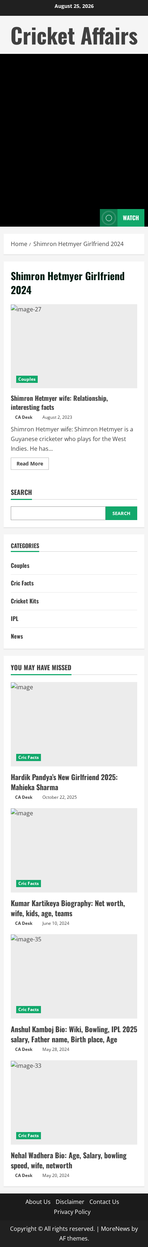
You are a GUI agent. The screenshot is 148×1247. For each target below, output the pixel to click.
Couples (27, 379)
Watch (131, 217)
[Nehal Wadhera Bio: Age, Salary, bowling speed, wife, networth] (74, 1102)
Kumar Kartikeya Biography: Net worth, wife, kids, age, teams (68, 908)
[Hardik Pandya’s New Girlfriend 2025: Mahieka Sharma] (74, 724)
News (17, 636)
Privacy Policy (72, 1212)
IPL (14, 618)
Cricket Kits (25, 601)
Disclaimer (70, 1202)
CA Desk (23, 417)
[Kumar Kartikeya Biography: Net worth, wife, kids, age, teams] (74, 850)
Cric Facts (22, 583)
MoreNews (115, 1229)
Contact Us (104, 1202)
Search (21, 492)
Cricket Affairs (74, 35)
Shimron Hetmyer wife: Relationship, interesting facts (74, 346)
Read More (33, 465)
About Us (38, 1202)
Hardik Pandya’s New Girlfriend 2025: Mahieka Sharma (64, 781)
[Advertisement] (74, 131)
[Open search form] (91, 218)
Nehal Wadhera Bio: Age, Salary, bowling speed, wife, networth (68, 1160)
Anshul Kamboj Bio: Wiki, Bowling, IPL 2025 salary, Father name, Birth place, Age (74, 1034)
